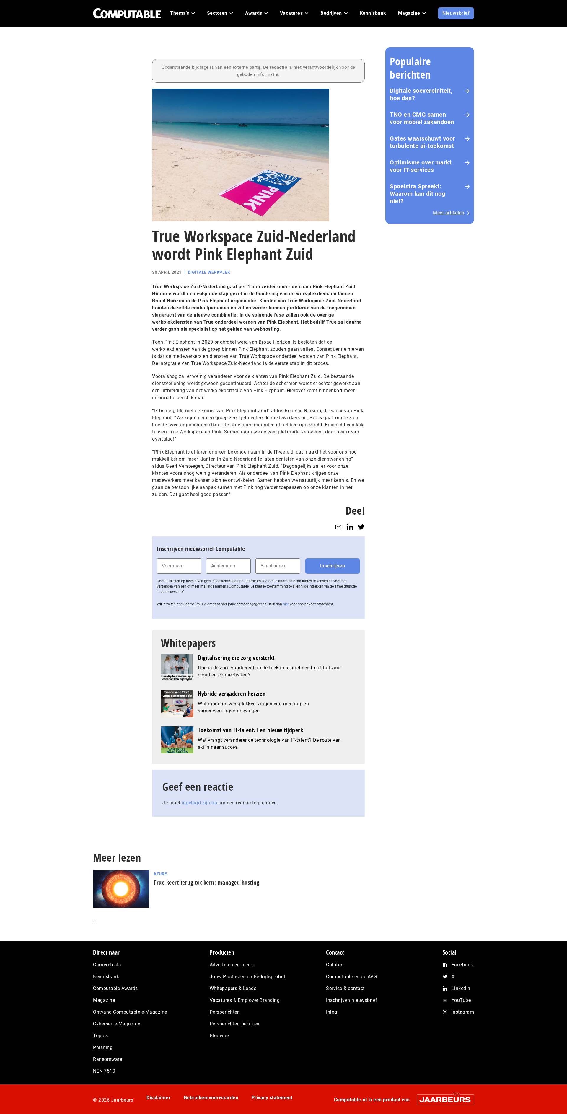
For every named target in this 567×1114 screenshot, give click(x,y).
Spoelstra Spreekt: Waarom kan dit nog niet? (417, 194)
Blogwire (219, 1035)
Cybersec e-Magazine (116, 1024)
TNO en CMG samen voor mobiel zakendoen (422, 118)
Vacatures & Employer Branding (245, 1000)
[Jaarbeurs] (442, 1099)
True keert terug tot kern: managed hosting (206, 882)
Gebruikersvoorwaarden (211, 1097)
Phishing (103, 1047)
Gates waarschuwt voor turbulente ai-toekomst (422, 142)
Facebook (462, 965)
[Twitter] (361, 527)
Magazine (104, 1000)
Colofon (335, 965)
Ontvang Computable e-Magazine (130, 1012)
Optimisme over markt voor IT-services (421, 166)
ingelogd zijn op (199, 802)
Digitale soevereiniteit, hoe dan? (421, 94)
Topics (100, 1035)
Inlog (331, 1012)
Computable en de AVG (351, 976)
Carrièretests (107, 965)
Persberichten (225, 1012)
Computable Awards (115, 988)
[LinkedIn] (349, 527)
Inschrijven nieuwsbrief (351, 1000)
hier (286, 604)
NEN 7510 (104, 1071)
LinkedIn (461, 988)
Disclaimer (158, 1097)
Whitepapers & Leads (233, 988)
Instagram (463, 1012)
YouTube (461, 1000)
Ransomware (107, 1059)
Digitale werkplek (209, 272)
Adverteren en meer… (232, 965)
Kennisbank (106, 976)
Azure (160, 873)
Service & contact (345, 988)
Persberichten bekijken (235, 1024)
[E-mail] (338, 527)
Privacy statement (272, 1097)
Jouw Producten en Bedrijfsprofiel (247, 976)
